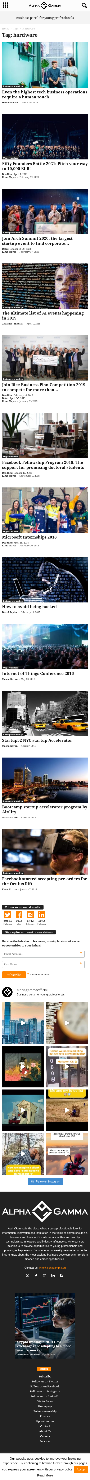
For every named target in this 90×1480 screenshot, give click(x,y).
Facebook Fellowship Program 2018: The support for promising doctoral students (43, 465)
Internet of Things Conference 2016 (38, 673)
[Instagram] (45, 1276)
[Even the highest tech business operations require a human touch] (45, 65)
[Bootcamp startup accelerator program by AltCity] (45, 780)
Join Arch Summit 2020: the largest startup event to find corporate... (37, 241)
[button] (83, 5)
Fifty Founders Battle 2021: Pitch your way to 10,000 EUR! (45, 166)
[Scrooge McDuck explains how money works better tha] (23, 1066)
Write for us (45, 1401)
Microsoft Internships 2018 (29, 537)
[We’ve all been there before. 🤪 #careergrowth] (23, 1154)
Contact (45, 1426)
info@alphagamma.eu (52, 1267)
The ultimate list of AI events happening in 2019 (43, 315)
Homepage (45, 1406)
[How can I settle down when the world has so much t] (67, 1154)
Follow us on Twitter (45, 1381)
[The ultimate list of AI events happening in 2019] (45, 286)
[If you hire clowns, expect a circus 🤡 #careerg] (67, 1066)
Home (5, 28)
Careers (45, 1436)
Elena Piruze (9, 889)
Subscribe (45, 1376)
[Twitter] (28, 1276)
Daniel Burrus (10, 102)
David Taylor (9, 612)
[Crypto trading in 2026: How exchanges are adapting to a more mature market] (45, 1328)
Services (45, 1441)
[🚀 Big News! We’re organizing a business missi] (23, 1023)
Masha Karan (10, 679)
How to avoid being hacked (29, 606)
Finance (45, 1416)
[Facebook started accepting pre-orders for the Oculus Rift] (45, 852)
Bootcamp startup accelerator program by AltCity (44, 809)
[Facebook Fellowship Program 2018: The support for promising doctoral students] (45, 435)
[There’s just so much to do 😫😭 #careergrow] (67, 1110)
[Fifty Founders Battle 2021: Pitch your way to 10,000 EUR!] (45, 137)
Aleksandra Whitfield (28, 1354)
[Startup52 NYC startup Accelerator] (45, 713)
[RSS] (62, 1276)
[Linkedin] (54, 1276)
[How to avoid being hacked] (45, 580)
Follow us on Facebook (45, 1386)
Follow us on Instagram (45, 1391)
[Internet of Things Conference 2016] (45, 646)
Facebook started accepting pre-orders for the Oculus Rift (44, 881)
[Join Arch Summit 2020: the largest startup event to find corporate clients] (45, 211)
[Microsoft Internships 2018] (45, 510)
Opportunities (10, 157)
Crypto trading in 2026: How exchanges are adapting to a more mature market (44, 1346)
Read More (45, 1475)
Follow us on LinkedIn (45, 1396)
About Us (45, 1431)
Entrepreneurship (13, 86)
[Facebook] (37, 1276)
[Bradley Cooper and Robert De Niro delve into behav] (67, 1023)
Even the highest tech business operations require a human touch (44, 94)
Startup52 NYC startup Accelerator (37, 740)
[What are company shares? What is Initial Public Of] (23, 1110)
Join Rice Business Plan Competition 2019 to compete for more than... (43, 387)
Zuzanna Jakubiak (12, 323)
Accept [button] (81, 1469)
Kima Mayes (9, 177)
